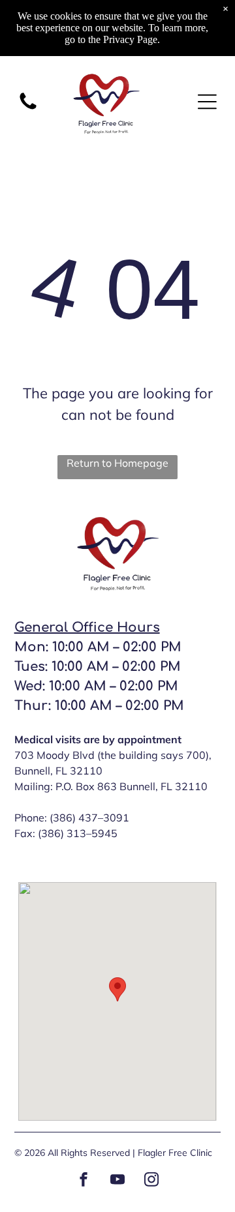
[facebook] (83, 1181)
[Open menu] (207, 101)
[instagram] (151, 1181)
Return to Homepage (117, 462)
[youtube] (117, 1181)
